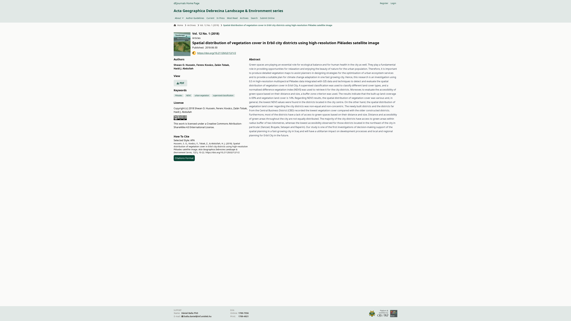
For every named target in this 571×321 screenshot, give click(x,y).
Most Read (232, 18)
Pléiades (178, 95)
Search (254, 18)
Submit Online (267, 18)
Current (210, 18)
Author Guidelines (195, 18)
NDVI (188, 95)
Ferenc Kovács (205, 65)
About (178, 18)
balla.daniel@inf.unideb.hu (197, 316)
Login (393, 3)
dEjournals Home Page (186, 3)
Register (384, 3)
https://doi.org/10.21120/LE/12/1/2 (216, 53)
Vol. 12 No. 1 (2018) (209, 25)
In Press (221, 18)
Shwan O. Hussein (185, 65)
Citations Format (184, 158)
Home (180, 25)
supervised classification (223, 95)
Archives (244, 18)
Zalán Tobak (222, 65)
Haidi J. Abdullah (183, 68)
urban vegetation (202, 95)
